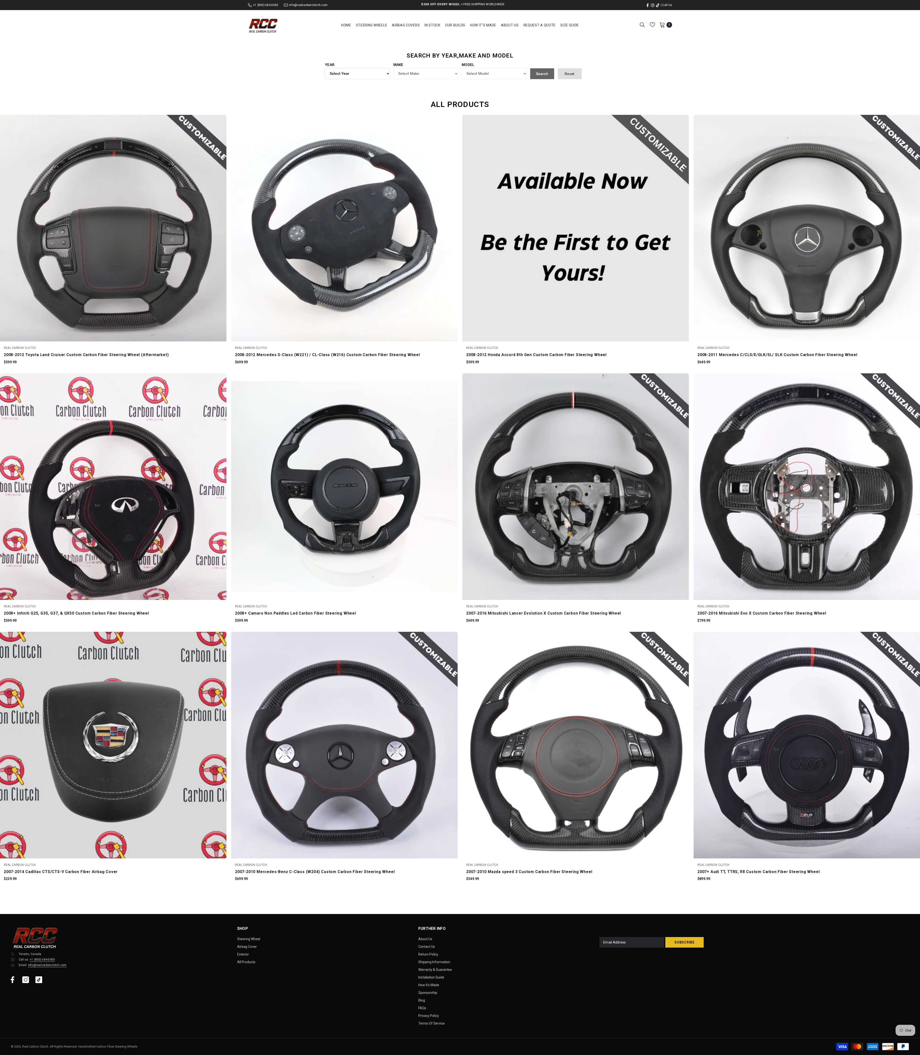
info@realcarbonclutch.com (308, 5)
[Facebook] (12, 980)
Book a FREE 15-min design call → (474, 4)
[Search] (642, 24)
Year (329, 65)
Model (468, 65)
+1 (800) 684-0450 (265, 5)
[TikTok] (39, 980)
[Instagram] (25, 980)
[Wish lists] (652, 24)
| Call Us (666, 5)
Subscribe (684, 942)
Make (398, 65)
